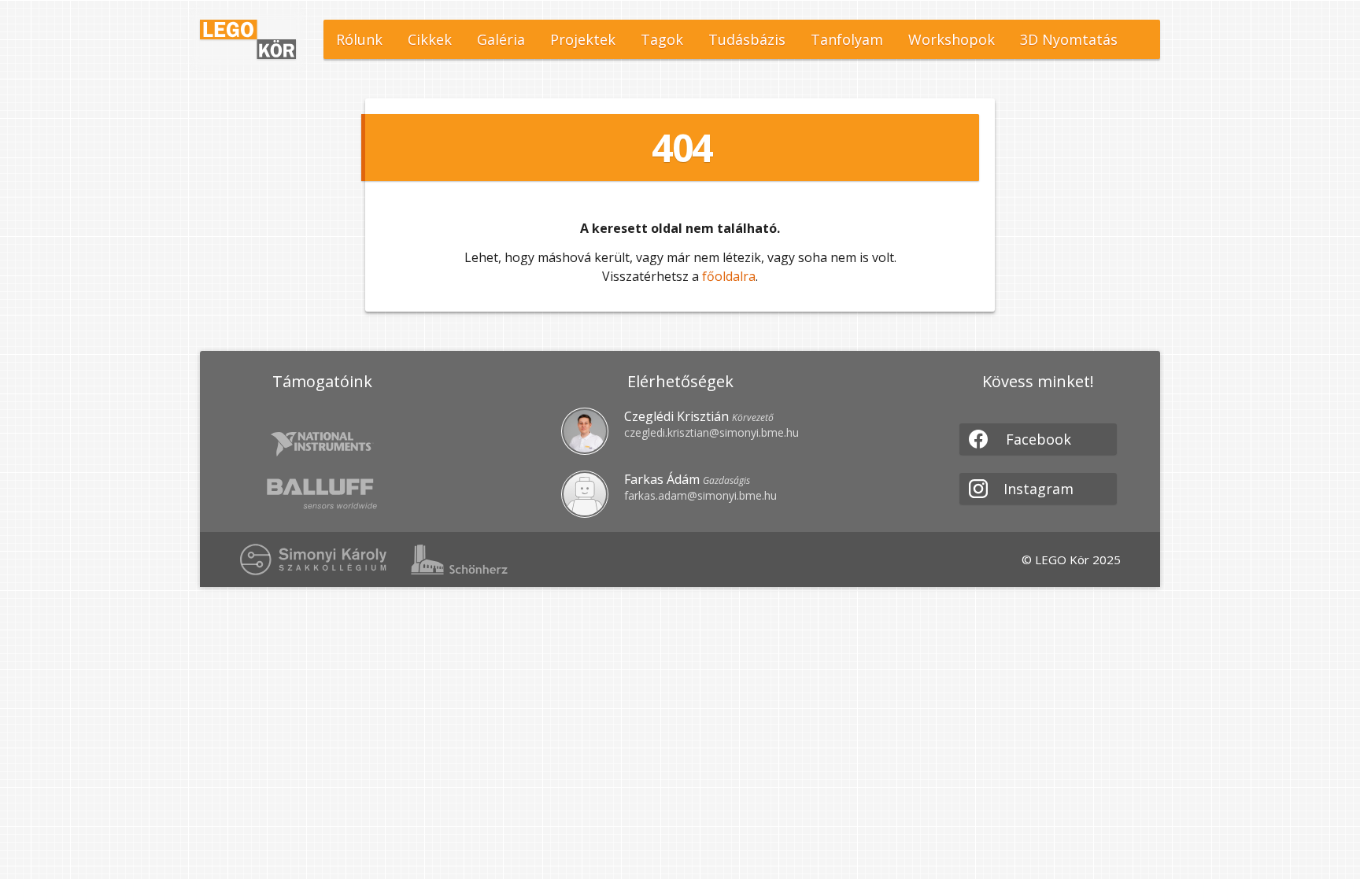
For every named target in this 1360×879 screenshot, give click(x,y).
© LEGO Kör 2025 (1071, 559)
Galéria (501, 39)
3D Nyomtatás (1069, 39)
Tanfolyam (847, 39)
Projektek (582, 39)
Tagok (662, 39)
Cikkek (430, 39)
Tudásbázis (746, 39)
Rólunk (359, 39)
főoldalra (729, 276)
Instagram (1038, 488)
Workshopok (951, 39)
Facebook (1038, 439)
